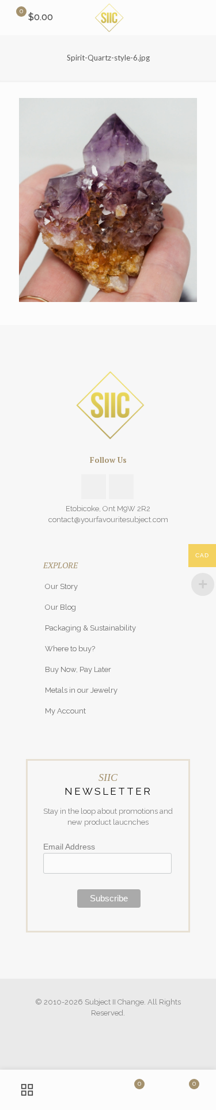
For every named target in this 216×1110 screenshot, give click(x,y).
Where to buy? (70, 648)
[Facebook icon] (96, 1029)
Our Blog (60, 607)
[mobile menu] (200, 17)
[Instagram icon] (108, 1029)
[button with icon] (93, 486)
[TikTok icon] (120, 1029)
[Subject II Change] (108, 17)
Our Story (61, 586)
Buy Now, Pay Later (78, 669)
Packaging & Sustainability (90, 628)
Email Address (69, 846)
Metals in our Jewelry (81, 690)
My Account (65, 711)
